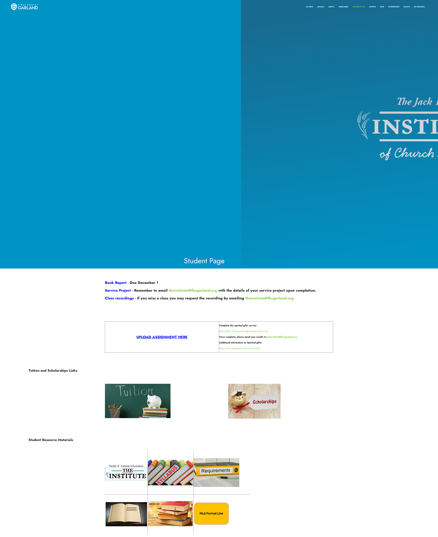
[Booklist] (170, 525)
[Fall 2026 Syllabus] (170, 472)
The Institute (358, 6)
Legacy (320, 6)
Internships (393, 6)
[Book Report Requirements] (126, 514)
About (331, 6)
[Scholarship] (254, 418)
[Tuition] (138, 417)
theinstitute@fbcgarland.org (193, 290)
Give (382, 6)
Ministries (343, 6)
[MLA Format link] (212, 525)
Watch (407, 6)
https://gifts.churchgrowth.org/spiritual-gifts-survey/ (244, 331)
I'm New (309, 6)
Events (372, 6)
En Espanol (419, 6)
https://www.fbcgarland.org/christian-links (239, 348)
